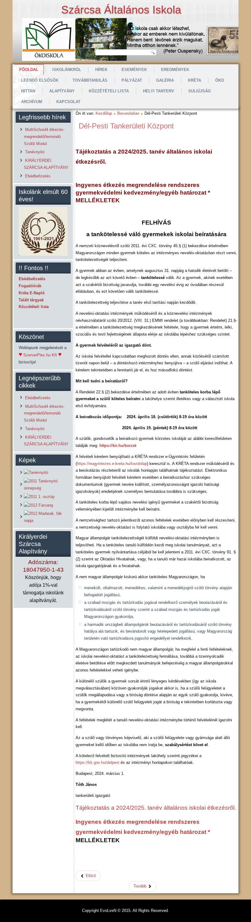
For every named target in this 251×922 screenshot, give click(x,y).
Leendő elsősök (39, 80)
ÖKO (219, 80)
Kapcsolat (68, 101)
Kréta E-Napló (32, 293)
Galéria (165, 80)
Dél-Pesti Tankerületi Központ (126, 126)
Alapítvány (62, 91)
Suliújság (199, 91)
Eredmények (175, 69)
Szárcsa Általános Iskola (121, 9)
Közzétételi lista (109, 91)
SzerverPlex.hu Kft (40, 355)
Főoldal (28, 69)
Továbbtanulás (90, 80)
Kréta (194, 80)
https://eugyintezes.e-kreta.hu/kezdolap (112, 463)
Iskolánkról (66, 69)
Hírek (101, 69)
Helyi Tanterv (158, 91)
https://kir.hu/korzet (117, 445)
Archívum (31, 101)
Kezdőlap (104, 113)
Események (134, 69)
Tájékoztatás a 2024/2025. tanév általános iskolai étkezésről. (156, 808)
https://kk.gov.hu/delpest (97, 762)
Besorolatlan (128, 113)
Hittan (28, 91)
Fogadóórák (30, 286)
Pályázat (132, 80)
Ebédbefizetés (32, 279)
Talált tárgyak (31, 300)
